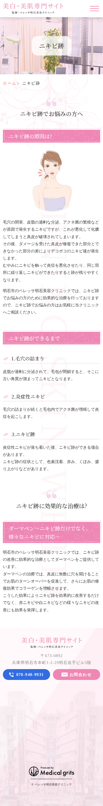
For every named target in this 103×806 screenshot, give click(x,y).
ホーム (9, 83)
